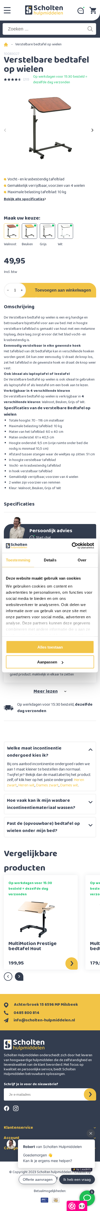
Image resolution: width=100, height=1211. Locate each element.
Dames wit (69, 785)
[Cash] (55, 1200)
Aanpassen (47, 662)
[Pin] (44, 1200)
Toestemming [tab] (18, 560)
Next (92, 128)
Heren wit (26, 785)
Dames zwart (47, 785)
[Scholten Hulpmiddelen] (44, 10)
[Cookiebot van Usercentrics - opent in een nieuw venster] (72, 545)
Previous (5, 128)
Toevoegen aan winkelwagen (63, 290)
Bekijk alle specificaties (24, 199)
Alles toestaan (50, 647)
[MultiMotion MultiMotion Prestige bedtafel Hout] (36, 919)
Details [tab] (50, 560)
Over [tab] (82, 560)
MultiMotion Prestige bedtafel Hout (32, 947)
